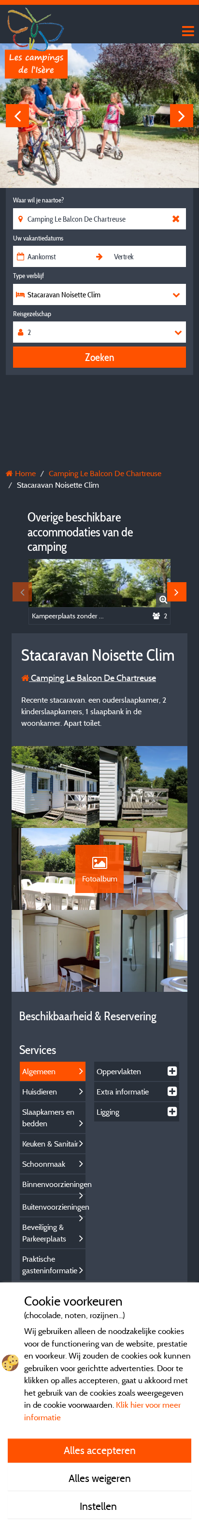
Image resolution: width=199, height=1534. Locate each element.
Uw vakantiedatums (38, 238)
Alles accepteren (100, 1450)
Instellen (99, 1506)
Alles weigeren (100, 1478)
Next (181, 115)
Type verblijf (28, 275)
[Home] (36, 26)
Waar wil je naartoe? (38, 200)
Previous (17, 115)
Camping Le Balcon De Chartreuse (92, 677)
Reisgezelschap (32, 313)
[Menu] (187, 32)
